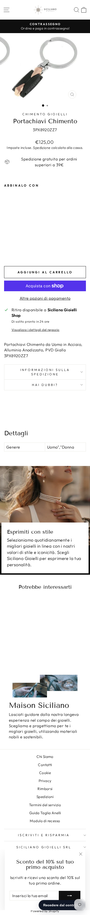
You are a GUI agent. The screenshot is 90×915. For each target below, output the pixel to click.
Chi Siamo (45, 756)
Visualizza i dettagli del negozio (36, 330)
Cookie (45, 772)
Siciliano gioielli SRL (43, 847)
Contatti (45, 764)
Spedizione (41, 147)
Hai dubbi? (45, 385)
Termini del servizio (45, 805)
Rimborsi (44, 788)
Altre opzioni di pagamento (45, 298)
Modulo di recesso (45, 821)
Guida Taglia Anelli (45, 813)
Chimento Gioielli (45, 114)
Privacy (45, 780)
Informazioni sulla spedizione (45, 372)
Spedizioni (45, 796)
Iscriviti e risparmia (44, 835)
